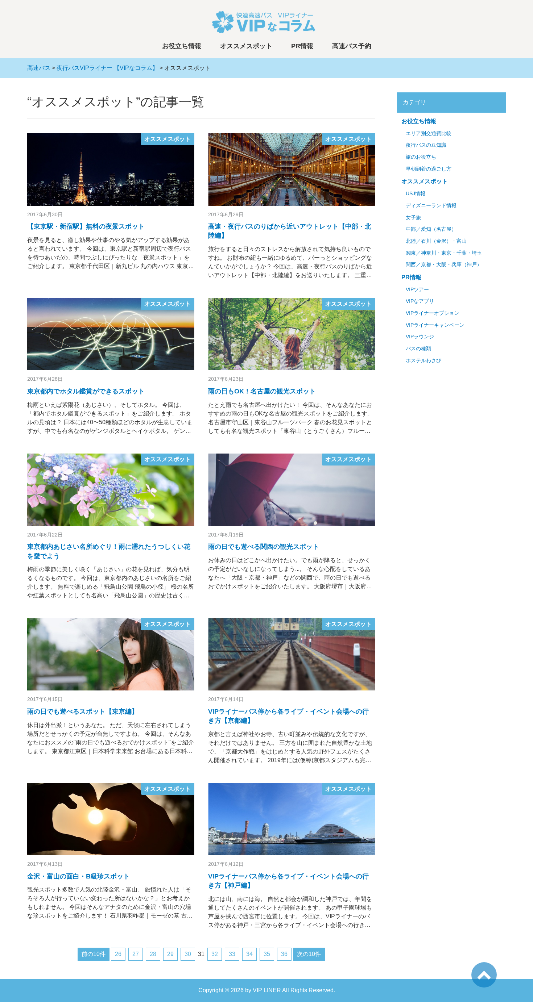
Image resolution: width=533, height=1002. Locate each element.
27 (135, 954)
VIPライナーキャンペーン (435, 325)
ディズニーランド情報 (431, 205)
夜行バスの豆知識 (426, 145)
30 (188, 954)
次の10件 (309, 954)
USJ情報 (415, 193)
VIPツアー (417, 289)
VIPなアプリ (420, 301)
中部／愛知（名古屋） (431, 229)
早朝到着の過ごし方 (428, 169)
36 (284, 954)
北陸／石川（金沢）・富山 (436, 241)
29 (170, 954)
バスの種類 (418, 348)
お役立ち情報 (181, 46)
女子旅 (413, 217)
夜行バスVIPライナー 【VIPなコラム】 (107, 68)
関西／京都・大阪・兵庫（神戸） (444, 264)
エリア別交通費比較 (428, 133)
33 (232, 954)
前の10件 (94, 954)
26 (118, 954)
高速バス (38, 68)
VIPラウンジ (420, 336)
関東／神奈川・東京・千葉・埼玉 (444, 253)
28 (153, 954)
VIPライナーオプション (432, 313)
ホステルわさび (423, 360)
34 (249, 954)
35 (267, 954)
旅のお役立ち (421, 157)
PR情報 (302, 46)
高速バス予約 (351, 46)
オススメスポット (246, 46)
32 (214, 954)
